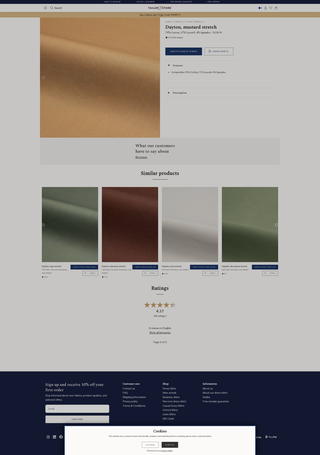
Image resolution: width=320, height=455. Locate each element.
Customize (150, 445)
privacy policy (167, 450)
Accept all (169, 445)
